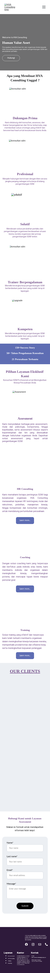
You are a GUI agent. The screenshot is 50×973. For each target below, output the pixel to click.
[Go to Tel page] (46, 944)
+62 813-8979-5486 (37, 961)
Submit (25, 906)
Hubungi (11, 58)
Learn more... (25, 452)
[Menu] (44, 7)
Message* (11, 884)
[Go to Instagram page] (33, 944)
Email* (10, 870)
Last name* (12, 856)
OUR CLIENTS (25, 671)
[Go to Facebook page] (26, 944)
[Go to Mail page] (39, 944)
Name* (10, 843)
